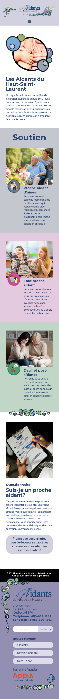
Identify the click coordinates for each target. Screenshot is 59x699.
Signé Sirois (43, 575)
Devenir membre (27, 653)
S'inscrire (22, 645)
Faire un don (24, 661)
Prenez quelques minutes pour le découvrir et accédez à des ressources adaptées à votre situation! (29, 544)
